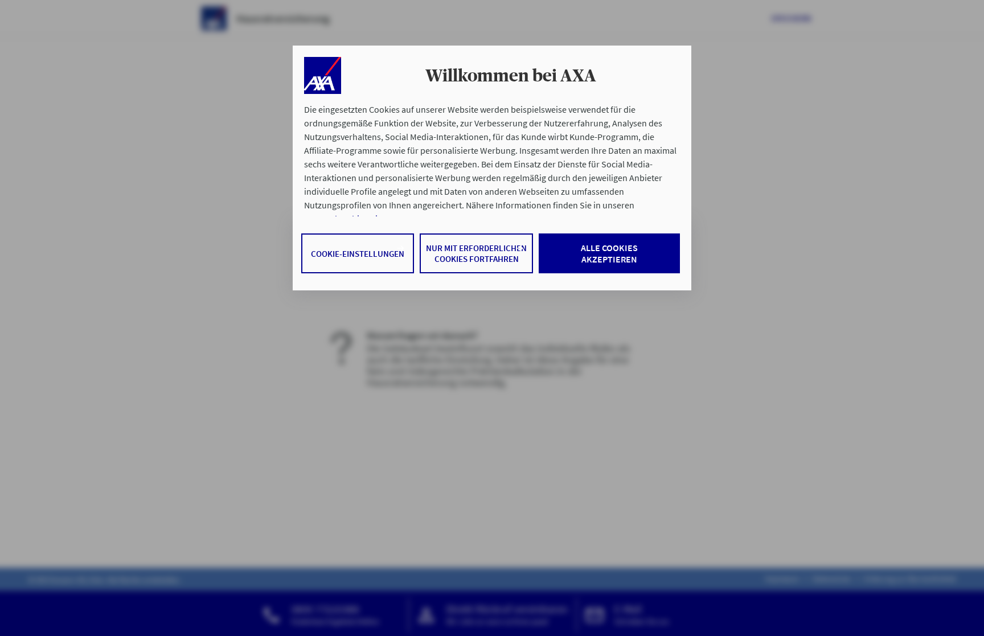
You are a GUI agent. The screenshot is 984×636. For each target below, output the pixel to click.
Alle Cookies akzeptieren (609, 253)
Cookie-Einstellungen (357, 253)
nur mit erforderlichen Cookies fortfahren (476, 253)
